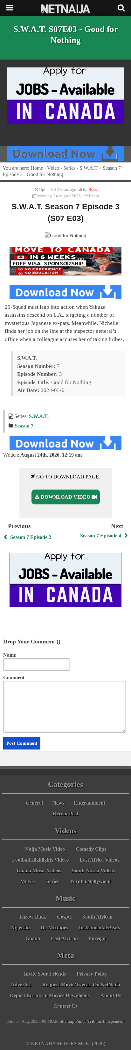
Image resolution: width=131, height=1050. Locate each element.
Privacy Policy (92, 974)
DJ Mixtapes (54, 927)
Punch (80, 1021)
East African (64, 938)
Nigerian (20, 927)
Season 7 (112, 168)
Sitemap (67, 1021)
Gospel (64, 917)
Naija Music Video (45, 849)
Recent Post (65, 813)
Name (9, 655)
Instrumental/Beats (99, 927)
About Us (110, 995)
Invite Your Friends (45, 974)
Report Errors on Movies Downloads (50, 995)
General (34, 803)
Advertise (21, 984)
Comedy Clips (91, 849)
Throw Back (32, 917)
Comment (13, 677)
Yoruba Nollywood (90, 881)
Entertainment (89, 803)
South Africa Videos (93, 870)
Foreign (97, 938)
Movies (28, 881)
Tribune (94, 1021)
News (58, 803)
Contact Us (65, 1006)
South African (97, 917)
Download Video (65, 497)
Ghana (32, 938)
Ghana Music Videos (39, 870)
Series (69, 168)
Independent (114, 1021)
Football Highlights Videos (40, 860)
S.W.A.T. (89, 168)
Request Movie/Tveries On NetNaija (81, 984)
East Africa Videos (99, 860)
